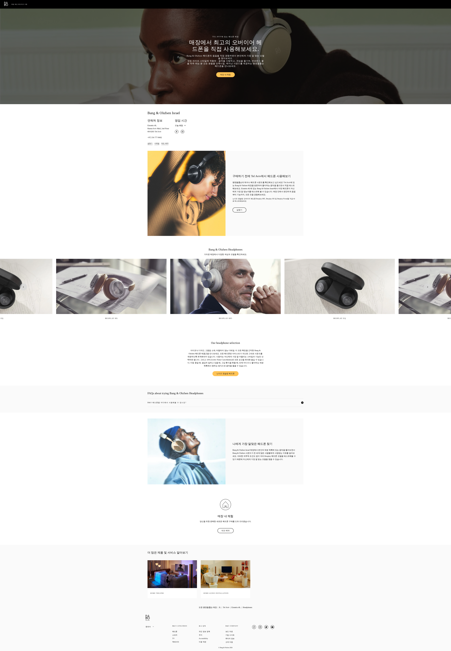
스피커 (183, 635)
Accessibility (212, 638)
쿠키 (209, 635)
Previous (23, 287)
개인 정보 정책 (212, 631)
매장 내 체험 (227, 75)
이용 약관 (211, 642)
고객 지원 (238, 642)
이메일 (156, 143)
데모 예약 (164, 143)
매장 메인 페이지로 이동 (19, 4)
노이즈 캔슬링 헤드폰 (227, 374)
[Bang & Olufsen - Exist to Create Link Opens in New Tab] (6, 5)
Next (427, 287)
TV (181, 638)
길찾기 (150, 143)
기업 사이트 (238, 635)
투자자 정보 (238, 638)
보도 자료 (238, 631)
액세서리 (184, 642)
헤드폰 (183, 631)
